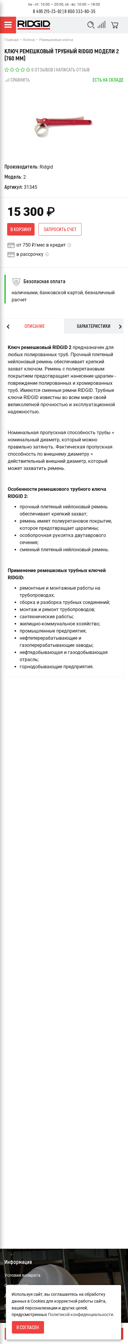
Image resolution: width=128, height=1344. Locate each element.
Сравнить (20, 79)
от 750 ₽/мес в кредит (41, 245)
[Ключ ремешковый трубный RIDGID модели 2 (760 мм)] (64, 125)
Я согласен (27, 1327)
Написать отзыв (73, 69)
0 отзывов (42, 69)
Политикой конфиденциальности (80, 1314)
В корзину (20, 229)
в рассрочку (29, 254)
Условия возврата (22, 1275)
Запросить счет (60, 229)
